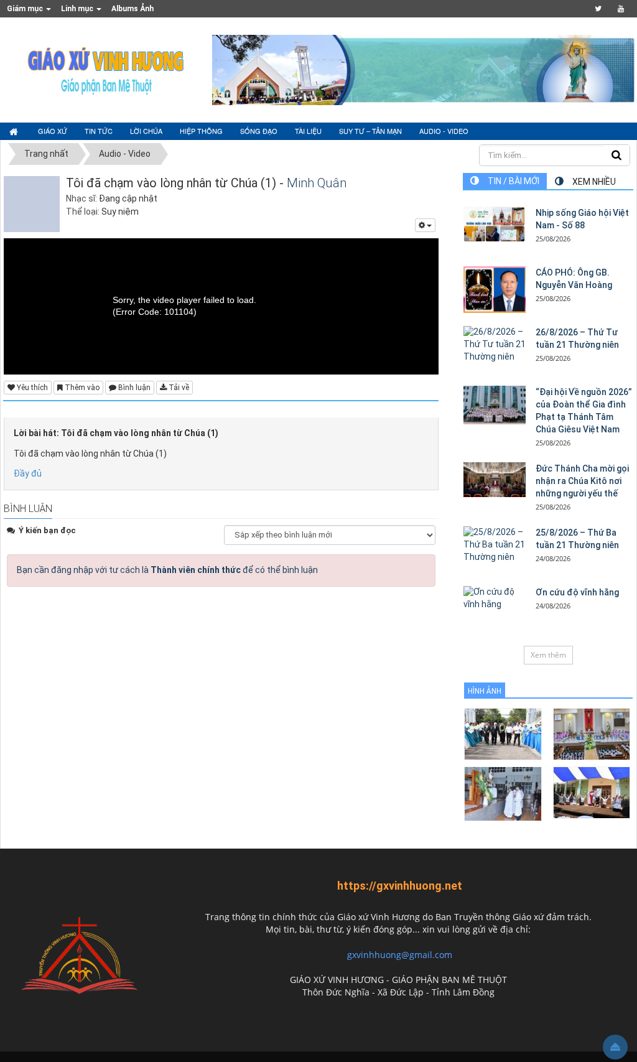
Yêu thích (31, 387)
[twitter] (598, 8)
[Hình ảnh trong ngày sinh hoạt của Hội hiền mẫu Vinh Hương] (592, 791)
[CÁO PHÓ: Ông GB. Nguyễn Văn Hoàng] (494, 289)
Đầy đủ (28, 473)
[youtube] (620, 8)
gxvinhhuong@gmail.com (399, 955)
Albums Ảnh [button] (132, 8)
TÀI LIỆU (308, 131)
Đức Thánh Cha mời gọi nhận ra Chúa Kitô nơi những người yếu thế (582, 480)
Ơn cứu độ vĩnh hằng (577, 592)
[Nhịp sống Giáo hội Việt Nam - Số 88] (494, 224)
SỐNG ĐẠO (258, 131)
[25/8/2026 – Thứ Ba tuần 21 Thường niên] (494, 545)
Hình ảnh (484, 691)
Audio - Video (443, 131)
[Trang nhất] (15, 131)
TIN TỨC (99, 131)
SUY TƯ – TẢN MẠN (370, 131)
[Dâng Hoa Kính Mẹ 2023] (592, 733)
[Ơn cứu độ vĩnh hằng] (494, 598)
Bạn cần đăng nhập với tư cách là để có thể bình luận (167, 570)
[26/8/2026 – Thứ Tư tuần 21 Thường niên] (494, 344)
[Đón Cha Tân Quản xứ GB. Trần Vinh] (503, 733)
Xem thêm (548, 655)
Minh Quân (316, 182)
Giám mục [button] (26, 8)
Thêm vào (81, 387)
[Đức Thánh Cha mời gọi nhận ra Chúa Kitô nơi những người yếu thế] (494, 479)
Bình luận (133, 387)
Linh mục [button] (78, 8)
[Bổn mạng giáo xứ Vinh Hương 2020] (503, 793)
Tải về (178, 387)
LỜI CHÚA (146, 131)
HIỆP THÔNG (201, 131)
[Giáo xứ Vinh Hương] (106, 69)
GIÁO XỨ (52, 131)
